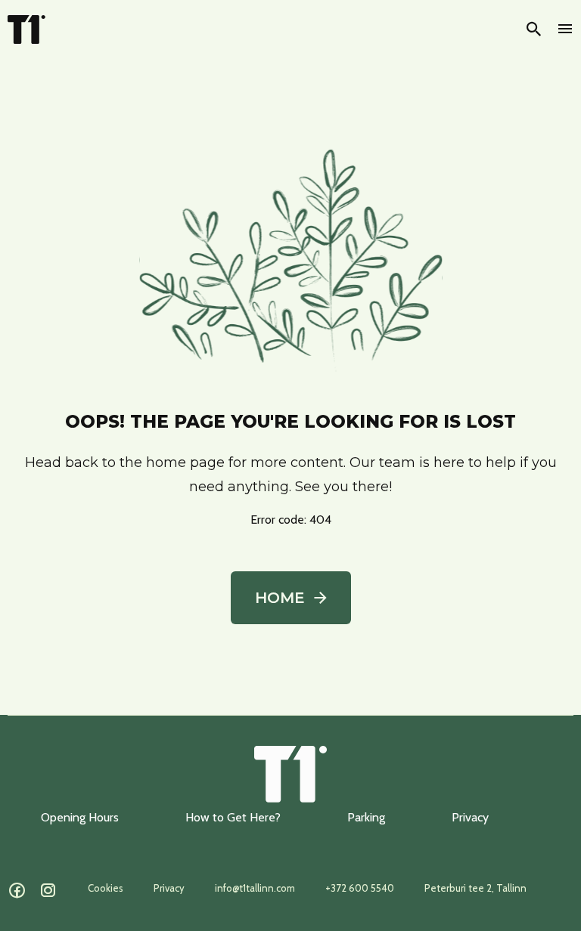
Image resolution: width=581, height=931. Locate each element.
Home (280, 598)
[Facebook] (17, 891)
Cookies (105, 888)
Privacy (470, 817)
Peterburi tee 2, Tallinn (475, 888)
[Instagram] (48, 891)
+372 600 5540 (359, 888)
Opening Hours (80, 817)
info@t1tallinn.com (255, 888)
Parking (366, 817)
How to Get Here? (233, 817)
